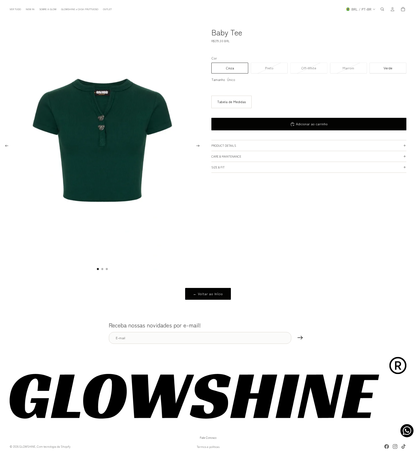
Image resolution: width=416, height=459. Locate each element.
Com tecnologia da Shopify (54, 446)
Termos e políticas (208, 447)
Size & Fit (218, 167)
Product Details (223, 145)
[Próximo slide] (199, 146)
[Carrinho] (403, 9)
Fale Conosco (208, 437)
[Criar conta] (300, 338)
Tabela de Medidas (231, 101)
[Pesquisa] (382, 9)
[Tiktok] (403, 446)
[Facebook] (387, 446)
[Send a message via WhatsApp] (407, 430)
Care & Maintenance (226, 156)
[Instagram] (395, 446)
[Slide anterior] (5, 146)
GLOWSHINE (27, 446)
